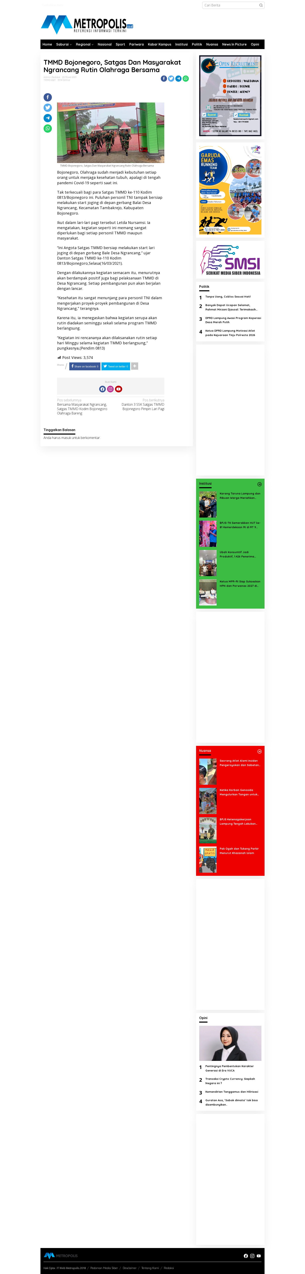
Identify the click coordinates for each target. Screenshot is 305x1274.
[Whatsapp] (186, 78)
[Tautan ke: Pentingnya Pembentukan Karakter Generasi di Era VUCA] (230, 1043)
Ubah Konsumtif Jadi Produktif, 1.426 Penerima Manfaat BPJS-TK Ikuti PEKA (239, 554)
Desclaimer (130, 1268)
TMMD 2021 (50, 80)
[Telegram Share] (178, 78)
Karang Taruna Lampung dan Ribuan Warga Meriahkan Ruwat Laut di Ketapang (240, 496)
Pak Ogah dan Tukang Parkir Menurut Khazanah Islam (239, 851)
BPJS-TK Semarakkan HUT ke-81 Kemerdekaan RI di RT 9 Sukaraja (240, 525)
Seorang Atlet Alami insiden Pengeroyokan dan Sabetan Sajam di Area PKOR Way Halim (239, 763)
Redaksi (169, 1268)
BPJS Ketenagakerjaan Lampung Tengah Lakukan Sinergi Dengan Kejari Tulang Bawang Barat (239, 822)
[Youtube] (118, 389)
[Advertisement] (230, 410)
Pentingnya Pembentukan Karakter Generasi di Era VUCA (229, 1068)
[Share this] (164, 78)
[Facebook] (102, 389)
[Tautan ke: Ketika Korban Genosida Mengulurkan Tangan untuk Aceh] (208, 800)
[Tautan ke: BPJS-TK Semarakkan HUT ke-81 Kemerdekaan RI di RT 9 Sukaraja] (208, 533)
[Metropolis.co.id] (87, 25)
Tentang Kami (150, 1268)
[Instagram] (110, 389)
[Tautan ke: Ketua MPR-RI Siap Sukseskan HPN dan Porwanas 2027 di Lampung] (208, 592)
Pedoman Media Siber (104, 1268)
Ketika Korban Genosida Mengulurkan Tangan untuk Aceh (238, 792)
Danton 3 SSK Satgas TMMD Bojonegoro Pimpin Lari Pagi (143, 404)
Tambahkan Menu (52, 5)
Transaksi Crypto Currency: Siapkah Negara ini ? (230, 1081)
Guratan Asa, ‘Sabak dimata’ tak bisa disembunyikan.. (231, 1102)
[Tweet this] (171, 78)
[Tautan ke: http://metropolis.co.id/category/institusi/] (259, 484)
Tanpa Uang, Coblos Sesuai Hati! (228, 296)
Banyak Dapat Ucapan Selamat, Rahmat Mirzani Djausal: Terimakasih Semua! (230, 307)
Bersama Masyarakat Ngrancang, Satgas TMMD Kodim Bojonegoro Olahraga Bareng (82, 406)
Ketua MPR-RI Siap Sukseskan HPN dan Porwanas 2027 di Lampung (240, 584)
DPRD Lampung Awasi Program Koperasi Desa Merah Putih (233, 320)
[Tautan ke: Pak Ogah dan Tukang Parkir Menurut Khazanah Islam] (208, 859)
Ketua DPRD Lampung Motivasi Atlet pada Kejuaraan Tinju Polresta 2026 (230, 333)
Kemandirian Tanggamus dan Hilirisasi (231, 1091)
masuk (66, 437)
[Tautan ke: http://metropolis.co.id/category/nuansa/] (259, 751)
